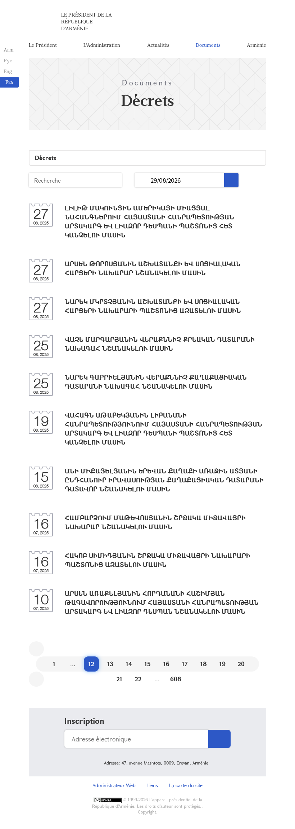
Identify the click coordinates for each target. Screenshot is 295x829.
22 (138, 679)
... (142, 180)
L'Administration (101, 44)
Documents (208, 44)
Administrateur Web (114, 785)
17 (185, 664)
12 (91, 664)
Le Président (43, 44)
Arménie (256, 44)
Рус (8, 60)
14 (129, 664)
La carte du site (186, 785)
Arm (9, 49)
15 (148, 664)
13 (110, 664)
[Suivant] (36, 679)
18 (203, 664)
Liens (152, 785)
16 (166, 664)
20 (241, 664)
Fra (9, 82)
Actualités (158, 44)
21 (119, 679)
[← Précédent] (36, 648)
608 (175, 679)
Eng (8, 71)
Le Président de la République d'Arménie (86, 21)
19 (222, 664)
